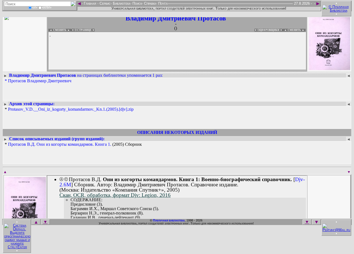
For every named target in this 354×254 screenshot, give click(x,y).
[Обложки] (329, 68)
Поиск (136, 3)
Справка (149, 3)
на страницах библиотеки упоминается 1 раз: (86, 75)
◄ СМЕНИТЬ (57, 30)
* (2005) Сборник (73, 144)
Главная (90, 3)
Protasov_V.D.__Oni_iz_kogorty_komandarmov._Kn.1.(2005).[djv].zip (71, 109)
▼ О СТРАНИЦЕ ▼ (83, 30)
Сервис (104, 3)
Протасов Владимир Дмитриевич (39, 80)
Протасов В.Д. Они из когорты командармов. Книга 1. (59, 144)
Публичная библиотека (169, 220)
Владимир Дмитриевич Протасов (176, 18)
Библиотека (121, 3)
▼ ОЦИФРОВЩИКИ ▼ (268, 30)
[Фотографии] (24, 68)
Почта (162, 3)
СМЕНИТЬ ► (297, 30)
